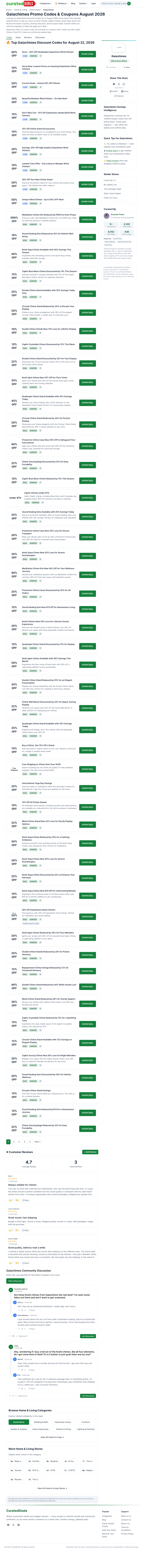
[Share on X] (119, 84)
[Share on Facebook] (114, 84)
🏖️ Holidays (61, 3)
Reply (33, 1310)
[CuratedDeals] (21, 3)
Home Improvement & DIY (42, 1429)
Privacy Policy (127, 1534)
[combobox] (115, 3)
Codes (9, 37)
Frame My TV (110, 180)
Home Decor (35, 10)
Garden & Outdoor (19, 1429)
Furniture (86, 1422)
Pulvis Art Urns (110, 198)
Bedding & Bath (41, 1422)
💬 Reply (25, 1200)
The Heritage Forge (112, 189)
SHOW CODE (87, 54)
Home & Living (20, 10)
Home (9, 10)
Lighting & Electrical (86, 1429)
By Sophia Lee (110, 185)
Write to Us (126, 1516)
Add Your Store (109, 1530)
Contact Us (126, 1520)
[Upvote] (19, 1310)
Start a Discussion (15, 1281)
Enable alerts (112, 151)
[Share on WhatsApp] (124, 84)
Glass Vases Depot (112, 193)
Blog (73, 3)
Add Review (90, 1152)
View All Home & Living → (52, 1437)
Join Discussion (88, 1336)
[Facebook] (8, 1525)
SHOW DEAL (87, 219)
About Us (125, 1523)
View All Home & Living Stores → (52, 1488)
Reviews (28, 37)
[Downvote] (24, 1310)
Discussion (40, 37)
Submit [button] (83, 3)
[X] (13, 1525)
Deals (18, 37)
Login (93, 3)
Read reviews (113, 161)
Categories (45, 3)
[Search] (129, 3)
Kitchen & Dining (63, 1429)
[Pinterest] (19, 1525)
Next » (38, 1142)
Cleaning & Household (64, 1422)
